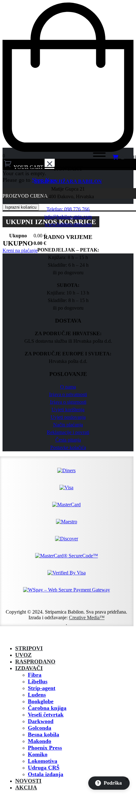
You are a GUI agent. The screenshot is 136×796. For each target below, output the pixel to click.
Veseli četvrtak (46, 714)
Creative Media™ (87, 617)
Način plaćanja (68, 424)
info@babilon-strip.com (68, 216)
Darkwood (40, 721)
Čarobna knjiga (47, 708)
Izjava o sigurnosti (68, 402)
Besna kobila (43, 734)
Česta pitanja (68, 440)
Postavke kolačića (68, 447)
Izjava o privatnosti (68, 394)
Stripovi (29, 648)
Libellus (37, 681)
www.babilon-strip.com (68, 224)
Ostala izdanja (45, 774)
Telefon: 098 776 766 (68, 209)
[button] (6, 637)
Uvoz (23, 655)
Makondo (39, 741)
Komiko (37, 754)
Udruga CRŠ (43, 767)
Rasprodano (35, 661)
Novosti (28, 781)
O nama (68, 386)
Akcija (26, 787)
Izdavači (29, 668)
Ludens (37, 695)
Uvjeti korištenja (68, 409)
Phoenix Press (45, 748)
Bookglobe (40, 701)
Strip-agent (41, 688)
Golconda (39, 728)
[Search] (79, 157)
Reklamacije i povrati (68, 432)
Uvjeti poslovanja (68, 417)
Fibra (34, 675)
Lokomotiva (42, 761)
